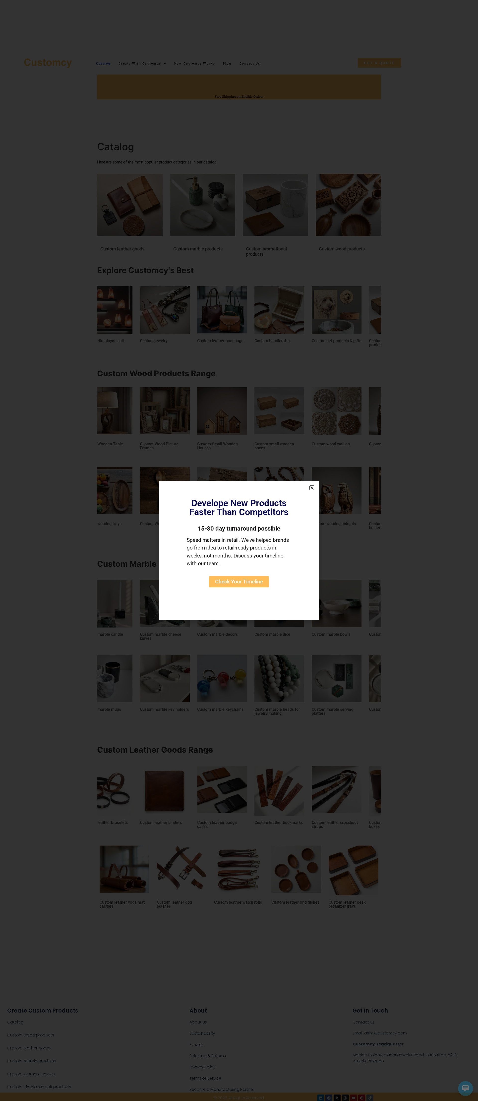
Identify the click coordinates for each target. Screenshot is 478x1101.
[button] (312, 488)
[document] (239, 550)
